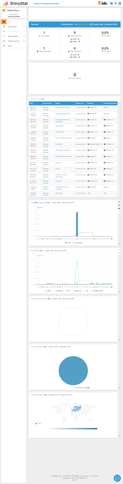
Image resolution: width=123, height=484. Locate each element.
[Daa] (99, 2)
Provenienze (35, 251)
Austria (58, 162)
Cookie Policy (94, 476)
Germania (66, 107)
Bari (56, 144)
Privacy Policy (84, 476)
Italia (61, 126)
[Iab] (104, 2)
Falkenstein (59, 113)
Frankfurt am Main (61, 175)
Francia (58, 181)
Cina (57, 169)
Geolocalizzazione (38, 395)
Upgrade (45, 109)
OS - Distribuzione (37, 347)
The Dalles (58, 187)
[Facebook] (111, 2)
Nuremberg (59, 107)
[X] (115, 2)
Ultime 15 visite (36, 99)
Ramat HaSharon (60, 138)
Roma (57, 126)
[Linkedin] (119, 2)
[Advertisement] (74, 13)
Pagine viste (43, 203)
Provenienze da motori (39, 299)
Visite (33, 203)
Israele (69, 138)
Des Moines (59, 120)
